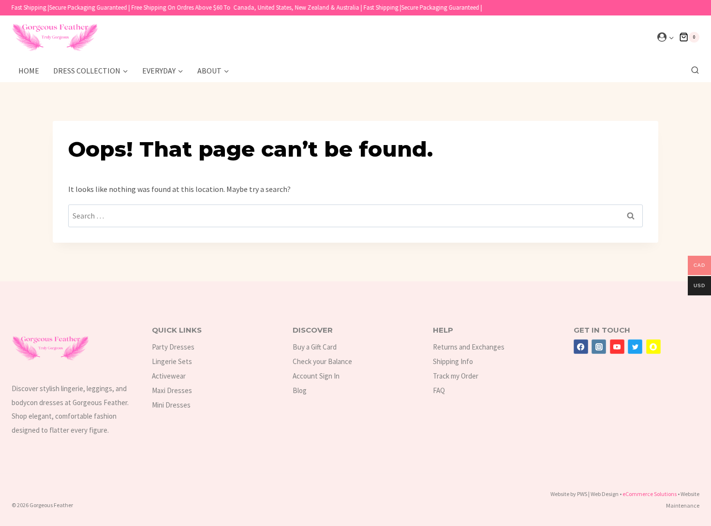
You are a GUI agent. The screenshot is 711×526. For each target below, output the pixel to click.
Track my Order (455, 375)
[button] (671, 37)
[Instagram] (599, 346)
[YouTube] (617, 346)
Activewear (169, 375)
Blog (300, 390)
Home (28, 70)
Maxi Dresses (172, 390)
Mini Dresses (171, 404)
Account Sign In (316, 375)
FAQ (439, 390)
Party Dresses (173, 346)
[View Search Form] (692, 70)
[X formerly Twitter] (635, 346)
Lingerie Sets (172, 361)
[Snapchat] (653, 346)
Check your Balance (322, 361)
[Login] (665, 37)
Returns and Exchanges (468, 346)
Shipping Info (453, 361)
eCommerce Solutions (650, 493)
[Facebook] (581, 346)
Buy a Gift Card (315, 346)
